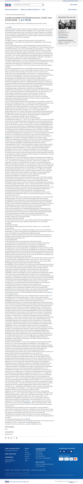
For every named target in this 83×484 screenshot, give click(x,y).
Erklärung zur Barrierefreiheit (38, 470)
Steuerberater (39, 452)
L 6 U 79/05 (25, 20)
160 (34, 424)
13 (33, 164)
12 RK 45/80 (26, 403)
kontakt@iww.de (62, 37)
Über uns (27, 458)
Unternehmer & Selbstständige (43, 458)
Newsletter (27, 454)
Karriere (27, 456)
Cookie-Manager (26, 470)
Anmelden (74, 4)
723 (40, 292)
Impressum (7, 470)
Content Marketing (40, 466)
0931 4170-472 (64, 36)
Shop (43, 9)
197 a (32, 421)
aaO (31, 335)
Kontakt (27, 452)
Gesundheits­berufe (40, 456)
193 (27, 419)
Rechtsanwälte (39, 454)
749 (11, 264)
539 (49, 289)
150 (8, 253)
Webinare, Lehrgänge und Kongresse (44, 464)
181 (18, 78)
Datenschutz (18, 470)
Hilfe (77, 1)
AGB (12, 470)
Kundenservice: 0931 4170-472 (69, 1)
